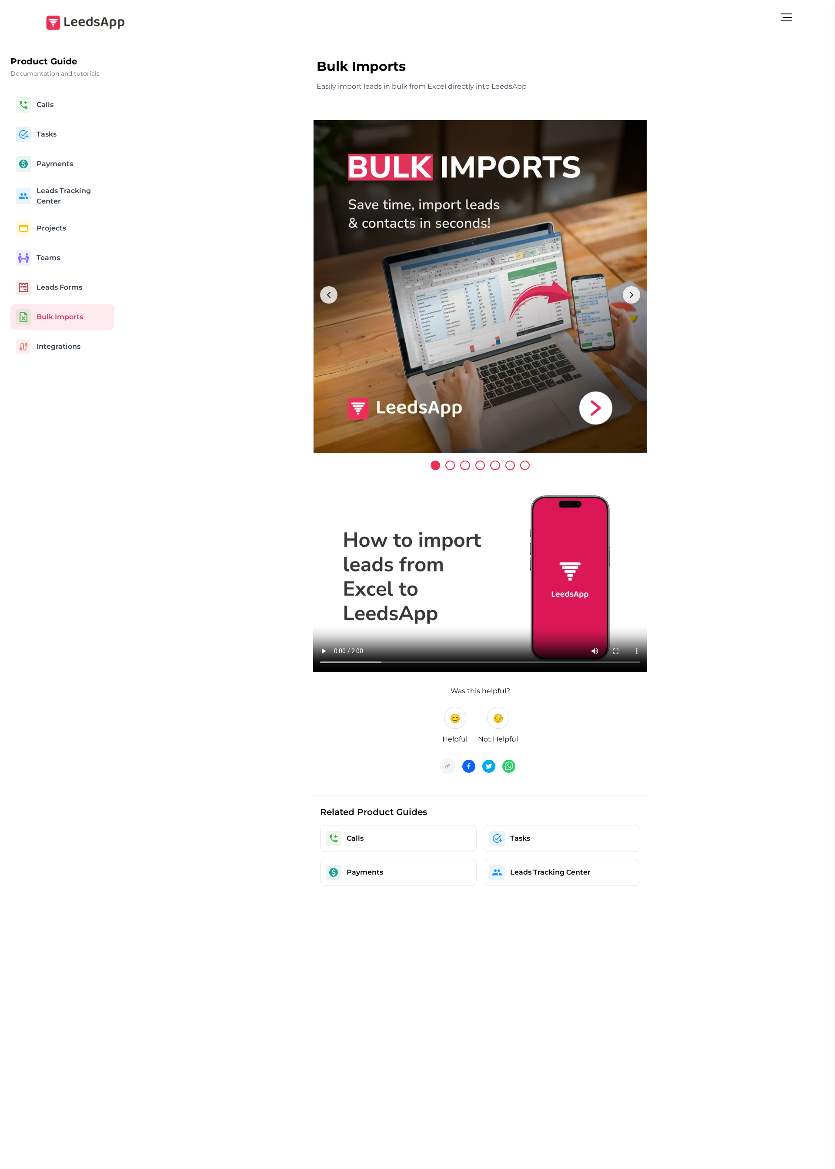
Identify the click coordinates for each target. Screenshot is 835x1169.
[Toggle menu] (786, 17)
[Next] (631, 295)
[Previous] (328, 295)
